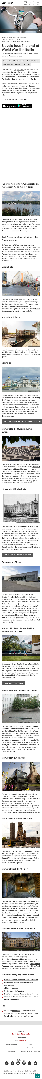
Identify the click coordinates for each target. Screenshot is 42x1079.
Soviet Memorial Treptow (14, 991)
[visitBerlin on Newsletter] (35, 1063)
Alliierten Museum (11, 988)
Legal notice (8, 1071)
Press (30, 1044)
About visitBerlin (11, 1044)
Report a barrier (8, 1073)
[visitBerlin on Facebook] (7, 1063)
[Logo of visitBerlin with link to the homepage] (7, 3)
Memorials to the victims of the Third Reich (20, 61)
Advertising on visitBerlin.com (30, 1051)
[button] (30, 3)
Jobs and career (11, 1048)
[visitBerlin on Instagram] (24, 1063)
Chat (37, 1076)
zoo (25, 851)
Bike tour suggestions (12, 65)
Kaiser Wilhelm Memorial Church (14, 858)
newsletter (23, 1040)
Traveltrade (11, 1051)
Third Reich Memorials (13, 683)
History (27, 65)
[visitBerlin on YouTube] (18, 1063)
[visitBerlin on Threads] (12, 1063)
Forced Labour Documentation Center (23, 994)
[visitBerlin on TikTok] (29, 1063)
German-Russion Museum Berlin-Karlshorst (21, 980)
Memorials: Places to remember (17, 555)
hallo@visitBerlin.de (21, 1034)
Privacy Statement (18, 1071)
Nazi (6, 994)
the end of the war (9, 72)
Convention (30, 1048)
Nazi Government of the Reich (23, 79)
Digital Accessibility (31, 1071)
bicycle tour (18, 70)
